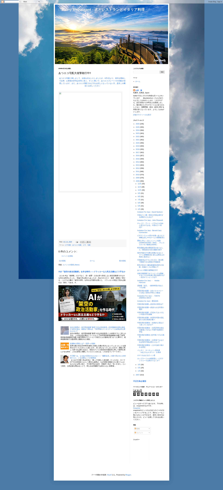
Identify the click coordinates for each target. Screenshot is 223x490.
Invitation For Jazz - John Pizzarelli (150, 220)
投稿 (138, 429)
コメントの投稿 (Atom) (71, 265)
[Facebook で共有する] (88, 242)
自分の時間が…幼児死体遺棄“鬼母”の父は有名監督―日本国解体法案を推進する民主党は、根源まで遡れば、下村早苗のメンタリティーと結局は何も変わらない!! (97, 329)
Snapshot (136, 408)
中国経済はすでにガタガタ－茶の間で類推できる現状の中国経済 (150, 261)
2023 (138, 133)
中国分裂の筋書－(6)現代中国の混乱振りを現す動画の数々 (150, 319)
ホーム (92, 261)
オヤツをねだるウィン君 (146, 355)
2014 (138, 162)
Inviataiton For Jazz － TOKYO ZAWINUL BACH (148, 297)
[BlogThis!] (83, 242)
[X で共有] (85, 242)
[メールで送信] (81, 242)
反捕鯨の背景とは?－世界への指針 (82, 343)
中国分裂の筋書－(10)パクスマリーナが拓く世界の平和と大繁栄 (150, 292)
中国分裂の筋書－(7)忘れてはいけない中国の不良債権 (150, 313)
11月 (139, 187)
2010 (138, 175)
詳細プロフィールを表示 (142, 115)
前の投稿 (122, 261)
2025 (138, 127)
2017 (138, 152)
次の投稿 (62, 261)
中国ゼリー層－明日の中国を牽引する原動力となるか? (150, 216)
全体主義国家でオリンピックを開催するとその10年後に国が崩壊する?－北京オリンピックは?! (151, 275)
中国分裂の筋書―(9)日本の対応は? (150, 304)
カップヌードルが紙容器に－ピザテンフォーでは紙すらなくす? (150, 359)
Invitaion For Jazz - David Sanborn (150, 212)
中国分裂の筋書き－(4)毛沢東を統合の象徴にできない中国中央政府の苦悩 (150, 330)
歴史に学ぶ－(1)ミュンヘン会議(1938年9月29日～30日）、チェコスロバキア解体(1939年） (150, 243)
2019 (138, 146)
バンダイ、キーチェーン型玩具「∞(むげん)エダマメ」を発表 (149, 351)
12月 (140, 184)
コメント (139, 433)
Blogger (128, 475)
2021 (138, 140)
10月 (140, 190)
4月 (139, 209)
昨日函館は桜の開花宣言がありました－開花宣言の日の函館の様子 (150, 249)
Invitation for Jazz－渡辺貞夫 (147, 301)
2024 (138, 130)
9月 (139, 193)
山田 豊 (139, 90)
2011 (138, 171)
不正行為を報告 (139, 381)
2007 (138, 375)
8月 (139, 196)
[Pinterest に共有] (90, 242)
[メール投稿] (77, 242)
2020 (138, 143)
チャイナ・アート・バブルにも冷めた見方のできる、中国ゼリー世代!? (150, 225)
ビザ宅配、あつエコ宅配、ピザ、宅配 (77, 245)
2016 (138, 155)
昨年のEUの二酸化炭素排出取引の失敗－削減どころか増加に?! (150, 266)
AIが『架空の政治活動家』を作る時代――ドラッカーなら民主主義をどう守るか (91, 272)
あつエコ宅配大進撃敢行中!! (147, 270)
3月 (139, 364)
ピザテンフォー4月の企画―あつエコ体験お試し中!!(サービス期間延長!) (150, 236)
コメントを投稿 (67, 256)
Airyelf (109, 475)
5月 (139, 206)
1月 (139, 371)
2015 (138, 159)
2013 (138, 165)
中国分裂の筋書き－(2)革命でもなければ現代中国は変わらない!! (150, 341)
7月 (139, 200)
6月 (139, 203)
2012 (138, 168)
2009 (138, 178)
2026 (138, 124)
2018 (138, 149)
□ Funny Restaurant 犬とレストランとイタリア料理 (101, 9)
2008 (138, 181)
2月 (139, 368)
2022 (138, 136)
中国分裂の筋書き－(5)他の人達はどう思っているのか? (150, 324)
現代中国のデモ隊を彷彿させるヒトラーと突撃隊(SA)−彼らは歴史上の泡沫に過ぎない (150, 255)
